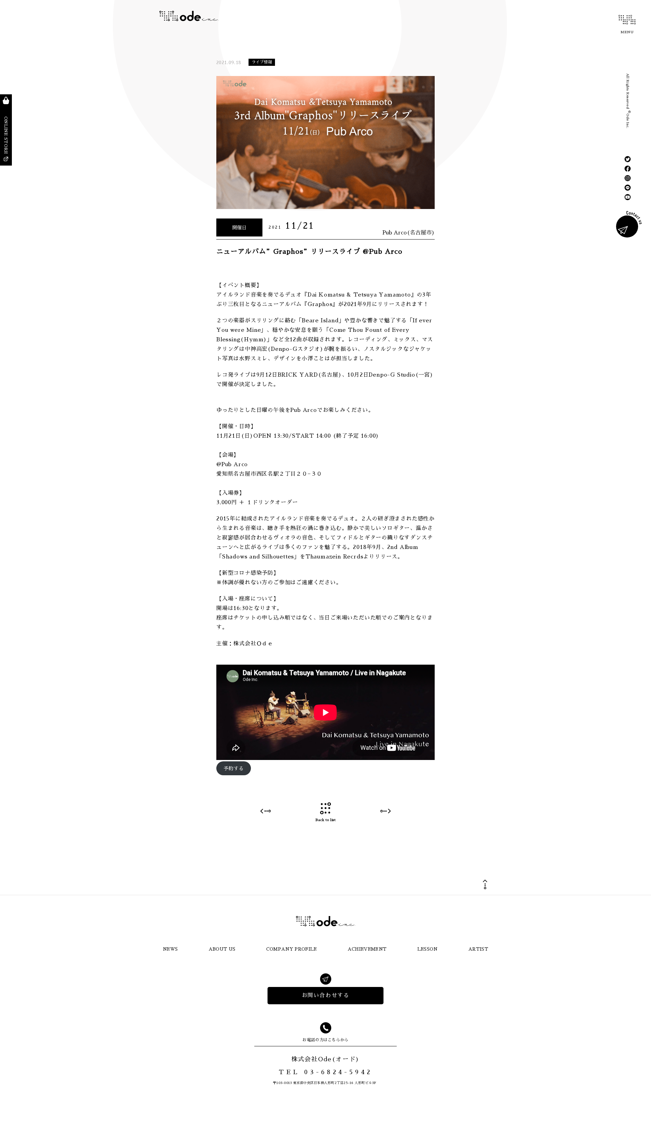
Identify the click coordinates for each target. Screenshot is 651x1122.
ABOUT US (222, 949)
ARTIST (478, 949)
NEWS (170, 949)
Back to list (325, 820)
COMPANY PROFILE (291, 949)
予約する (233, 768)
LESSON (427, 949)
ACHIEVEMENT (367, 949)
